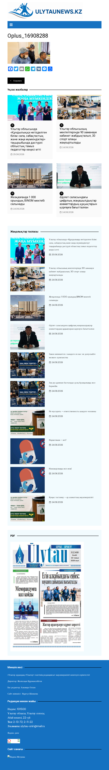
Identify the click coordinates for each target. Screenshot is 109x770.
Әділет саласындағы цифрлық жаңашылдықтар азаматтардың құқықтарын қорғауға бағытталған (78, 202)
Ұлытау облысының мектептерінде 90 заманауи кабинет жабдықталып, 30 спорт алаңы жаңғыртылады (78, 135)
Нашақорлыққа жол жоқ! (60, 468)
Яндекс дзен (13, 733)
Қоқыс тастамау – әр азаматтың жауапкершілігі (71, 497)
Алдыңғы (17, 80)
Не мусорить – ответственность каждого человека (72, 411)
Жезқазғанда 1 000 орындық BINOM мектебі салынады (28, 200)
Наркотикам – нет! (57, 440)
